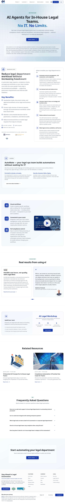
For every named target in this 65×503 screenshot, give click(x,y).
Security (54, 476)
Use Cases (30, 476)
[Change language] (51, 2)
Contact (47, 2)
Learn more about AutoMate (12, 183)
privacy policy (10, 500)
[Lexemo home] (3, 2)
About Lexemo (40, 2)
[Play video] (47, 223)
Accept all (59, 495)
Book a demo (31, 39)
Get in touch (48, 330)
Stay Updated (6, 488)
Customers (24, 2)
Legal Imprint (56, 478)
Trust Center (55, 480)
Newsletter (43, 484)
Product (17, 2)
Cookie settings (56, 482)
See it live (56, 2)
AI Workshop (31, 484)
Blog (41, 482)
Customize (50, 495)
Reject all (42, 495)
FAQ (41, 480)
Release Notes (31, 482)
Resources (32, 2)
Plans (29, 478)
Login (61, 2)
